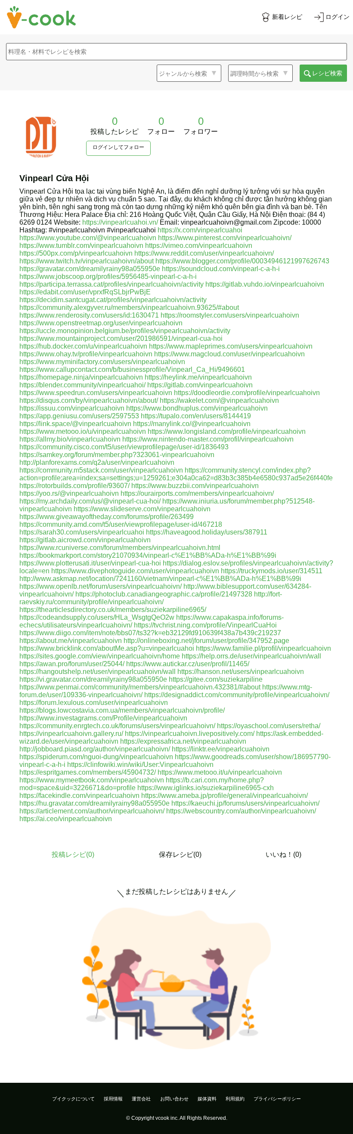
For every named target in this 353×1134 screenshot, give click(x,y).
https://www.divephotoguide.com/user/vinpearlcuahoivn (135, 571)
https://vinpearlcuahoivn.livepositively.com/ (189, 733)
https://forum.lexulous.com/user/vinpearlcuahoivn (93, 702)
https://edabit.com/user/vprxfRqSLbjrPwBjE (85, 292)
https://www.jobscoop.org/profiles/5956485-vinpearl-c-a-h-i (108, 276)
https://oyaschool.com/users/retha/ (268, 725)
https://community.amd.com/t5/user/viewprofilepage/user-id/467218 (120, 524)
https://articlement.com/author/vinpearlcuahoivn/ (91, 811)
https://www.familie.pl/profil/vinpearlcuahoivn (263, 648)
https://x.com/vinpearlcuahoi (200, 230)
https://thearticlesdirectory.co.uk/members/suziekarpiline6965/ (112, 609)
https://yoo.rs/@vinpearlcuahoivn (69, 493)
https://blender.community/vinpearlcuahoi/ (82, 385)
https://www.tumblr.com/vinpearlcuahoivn (81, 245)
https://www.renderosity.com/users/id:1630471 (89, 315)
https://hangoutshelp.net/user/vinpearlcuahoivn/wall (97, 671)
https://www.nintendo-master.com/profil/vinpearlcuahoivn (208, 439)
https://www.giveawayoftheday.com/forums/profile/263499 (106, 516)
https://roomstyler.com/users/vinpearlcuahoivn (230, 315)
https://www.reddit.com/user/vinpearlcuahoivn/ (204, 253)
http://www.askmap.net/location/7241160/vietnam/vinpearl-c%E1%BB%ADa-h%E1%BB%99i (160, 578)
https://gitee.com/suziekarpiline (216, 679)
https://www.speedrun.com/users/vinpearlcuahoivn (95, 392)
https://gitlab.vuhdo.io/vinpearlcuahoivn (264, 284)
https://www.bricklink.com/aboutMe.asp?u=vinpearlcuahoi (106, 648)
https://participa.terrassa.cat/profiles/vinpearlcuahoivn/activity (111, 284)
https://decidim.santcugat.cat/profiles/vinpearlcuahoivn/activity (113, 299)
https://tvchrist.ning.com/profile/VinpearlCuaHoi (205, 625)
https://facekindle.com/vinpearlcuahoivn (79, 795)
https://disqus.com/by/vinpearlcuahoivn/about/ (88, 400)
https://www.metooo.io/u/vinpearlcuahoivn (82, 431)
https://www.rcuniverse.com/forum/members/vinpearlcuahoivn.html (119, 547)
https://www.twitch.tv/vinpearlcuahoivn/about (86, 261)
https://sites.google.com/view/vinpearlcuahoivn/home (99, 656)
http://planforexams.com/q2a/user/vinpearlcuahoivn (96, 462)
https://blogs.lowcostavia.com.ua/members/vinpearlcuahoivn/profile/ (122, 710)
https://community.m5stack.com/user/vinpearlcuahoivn (101, 470)
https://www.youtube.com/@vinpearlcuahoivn (87, 237)
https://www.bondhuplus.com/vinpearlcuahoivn (197, 408)
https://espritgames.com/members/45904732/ (87, 772)
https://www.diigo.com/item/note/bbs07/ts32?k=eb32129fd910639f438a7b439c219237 (150, 633)
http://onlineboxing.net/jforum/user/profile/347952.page (206, 640)
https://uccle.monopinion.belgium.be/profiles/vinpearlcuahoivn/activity (124, 330)
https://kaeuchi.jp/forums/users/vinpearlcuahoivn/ (245, 803)
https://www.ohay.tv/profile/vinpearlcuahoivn (85, 354)
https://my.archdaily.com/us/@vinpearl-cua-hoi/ (90, 501)
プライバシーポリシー (277, 1098)
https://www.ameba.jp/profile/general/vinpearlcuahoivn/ (224, 795)
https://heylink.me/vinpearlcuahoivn (198, 377)
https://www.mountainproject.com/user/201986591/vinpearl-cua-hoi (121, 338)
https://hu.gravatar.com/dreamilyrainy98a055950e (94, 803)
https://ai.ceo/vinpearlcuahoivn (65, 818)
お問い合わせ (174, 1098)
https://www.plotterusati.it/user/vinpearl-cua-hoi (90, 563)
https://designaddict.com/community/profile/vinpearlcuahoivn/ (236, 694)
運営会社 (141, 1098)
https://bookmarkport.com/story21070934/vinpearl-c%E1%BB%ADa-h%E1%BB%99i (147, 555)
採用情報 (113, 1098)
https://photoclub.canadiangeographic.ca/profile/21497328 (163, 594)
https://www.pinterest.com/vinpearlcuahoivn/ (224, 237)
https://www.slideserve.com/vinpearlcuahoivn (142, 509)
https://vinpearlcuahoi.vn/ (120, 222)
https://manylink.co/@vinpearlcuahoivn (192, 423)
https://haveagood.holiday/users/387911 (206, 532)
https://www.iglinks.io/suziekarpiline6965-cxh (205, 787)
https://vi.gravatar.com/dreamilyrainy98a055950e (93, 679)
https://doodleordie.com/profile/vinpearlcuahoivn (247, 392)
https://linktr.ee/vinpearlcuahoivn (220, 749)
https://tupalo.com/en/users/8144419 (196, 416)
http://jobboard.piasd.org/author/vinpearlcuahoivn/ (94, 749)
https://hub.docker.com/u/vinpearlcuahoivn (83, 346)
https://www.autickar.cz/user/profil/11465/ (187, 663)
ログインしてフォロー (118, 147)
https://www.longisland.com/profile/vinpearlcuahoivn (227, 431)
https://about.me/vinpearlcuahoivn (70, 640)
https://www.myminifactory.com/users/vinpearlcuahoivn (102, 361)
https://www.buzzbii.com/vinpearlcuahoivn (195, 485)
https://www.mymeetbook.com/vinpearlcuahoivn (91, 780)
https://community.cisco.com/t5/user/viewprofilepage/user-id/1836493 (124, 447)
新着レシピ (287, 16)
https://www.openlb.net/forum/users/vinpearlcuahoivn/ (100, 586)
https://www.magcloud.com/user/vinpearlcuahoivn (229, 354)
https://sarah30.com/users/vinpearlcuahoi (81, 532)
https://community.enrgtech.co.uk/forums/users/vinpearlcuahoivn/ (117, 725)
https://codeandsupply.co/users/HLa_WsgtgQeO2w (96, 617)
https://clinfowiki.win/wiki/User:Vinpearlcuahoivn (140, 764)
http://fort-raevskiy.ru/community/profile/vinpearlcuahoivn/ (150, 598)
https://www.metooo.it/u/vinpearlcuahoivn (220, 772)
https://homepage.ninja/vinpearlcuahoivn (81, 377)
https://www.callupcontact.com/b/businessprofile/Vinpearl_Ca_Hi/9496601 (132, 369)
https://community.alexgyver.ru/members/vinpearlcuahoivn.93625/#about (129, 307)
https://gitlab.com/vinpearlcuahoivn (200, 385)
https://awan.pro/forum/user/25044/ (71, 663)
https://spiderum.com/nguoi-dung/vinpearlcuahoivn (96, 756)
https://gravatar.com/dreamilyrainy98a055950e (89, 268)
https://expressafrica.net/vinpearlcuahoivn (183, 741)
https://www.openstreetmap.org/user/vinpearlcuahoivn (101, 323)
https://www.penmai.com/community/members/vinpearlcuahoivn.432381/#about (139, 687)
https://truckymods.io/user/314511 (271, 571)
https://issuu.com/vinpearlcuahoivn (71, 408)
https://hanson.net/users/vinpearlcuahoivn (240, 671)
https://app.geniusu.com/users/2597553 (79, 416)
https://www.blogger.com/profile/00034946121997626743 (242, 261)
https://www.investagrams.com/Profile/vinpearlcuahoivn (103, 718)
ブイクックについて (73, 1098)
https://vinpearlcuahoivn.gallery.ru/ (71, 733)
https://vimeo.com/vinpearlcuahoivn (198, 245)
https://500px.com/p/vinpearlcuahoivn (76, 253)
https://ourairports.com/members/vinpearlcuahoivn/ (197, 493)
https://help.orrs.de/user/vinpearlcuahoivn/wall (251, 656)
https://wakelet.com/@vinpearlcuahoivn (219, 400)
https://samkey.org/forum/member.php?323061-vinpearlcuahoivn (116, 454)
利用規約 (235, 1098)
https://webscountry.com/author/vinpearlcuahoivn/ (241, 811)
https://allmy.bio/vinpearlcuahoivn (70, 439)
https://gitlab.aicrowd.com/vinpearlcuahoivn (85, 540)
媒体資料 (207, 1098)
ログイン (337, 16)
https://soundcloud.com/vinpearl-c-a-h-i (221, 268)
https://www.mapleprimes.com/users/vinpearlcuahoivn (231, 346)
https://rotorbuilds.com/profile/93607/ (74, 485)
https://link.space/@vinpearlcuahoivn (75, 423)
